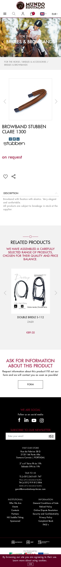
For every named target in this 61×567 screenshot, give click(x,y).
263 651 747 (35, 477)
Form (30, 384)
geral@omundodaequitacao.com (30, 489)
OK (30, 564)
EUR (54, 14)
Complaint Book (45, 521)
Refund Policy (45, 507)
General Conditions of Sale (45, 503)
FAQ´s (46, 525)
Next (55, 101)
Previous (5, 101)
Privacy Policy (45, 517)
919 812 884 (36, 483)
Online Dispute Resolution (46, 510)
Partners (15, 514)
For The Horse (12, 62)
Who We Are (15, 503)
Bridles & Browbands (30, 42)
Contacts (15, 510)
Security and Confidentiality (46, 514)
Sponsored (15, 521)
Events (15, 507)
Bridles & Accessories (34, 62)
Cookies (42, 560)
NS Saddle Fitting (15, 517)
